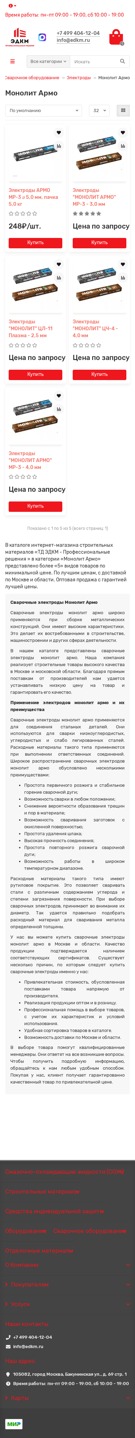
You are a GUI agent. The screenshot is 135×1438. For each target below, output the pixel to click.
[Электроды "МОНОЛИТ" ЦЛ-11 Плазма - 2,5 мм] (35, 285)
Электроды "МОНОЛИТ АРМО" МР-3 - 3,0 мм (94, 197)
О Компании (21, 1264)
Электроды (79, 77)
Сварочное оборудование (31, 77)
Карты (20, 1397)
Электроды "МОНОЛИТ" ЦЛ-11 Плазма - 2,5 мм (31, 329)
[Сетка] (123, 111)
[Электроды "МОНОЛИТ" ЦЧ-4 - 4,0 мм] (99, 285)
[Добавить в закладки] (59, 133)
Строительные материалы (42, 1191)
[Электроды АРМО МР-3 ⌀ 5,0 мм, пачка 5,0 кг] (35, 153)
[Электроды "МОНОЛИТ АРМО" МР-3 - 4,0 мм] (35, 417)
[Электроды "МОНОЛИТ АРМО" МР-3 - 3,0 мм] (99, 153)
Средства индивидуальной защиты (54, 1211)
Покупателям (30, 1284)
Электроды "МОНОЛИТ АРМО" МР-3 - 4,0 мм (30, 460)
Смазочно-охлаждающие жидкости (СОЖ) (64, 1171)
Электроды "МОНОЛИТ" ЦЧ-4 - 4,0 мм (95, 329)
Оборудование (25, 1230)
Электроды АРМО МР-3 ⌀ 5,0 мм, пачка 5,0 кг (33, 197)
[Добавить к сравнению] (59, 146)
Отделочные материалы (39, 1250)
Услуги (20, 1304)
